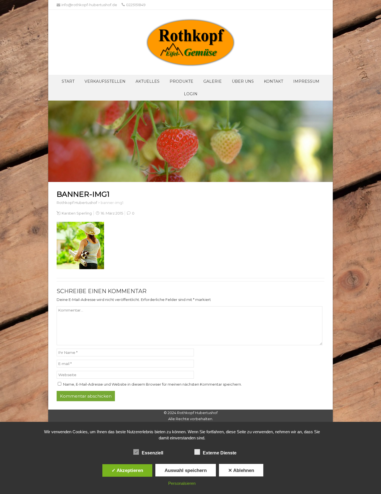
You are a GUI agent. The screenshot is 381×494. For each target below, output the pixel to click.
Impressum (306, 81)
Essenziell (152, 453)
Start (68, 81)
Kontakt (273, 81)
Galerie (212, 81)
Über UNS (243, 81)
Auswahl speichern (186, 470)
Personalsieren (182, 483)
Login (190, 93)
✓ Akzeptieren (127, 470)
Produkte (181, 81)
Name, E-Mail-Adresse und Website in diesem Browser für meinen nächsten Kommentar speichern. (152, 384)
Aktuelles (148, 81)
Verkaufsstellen (105, 81)
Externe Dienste (220, 453)
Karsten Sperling (77, 213)
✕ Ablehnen (241, 470)
